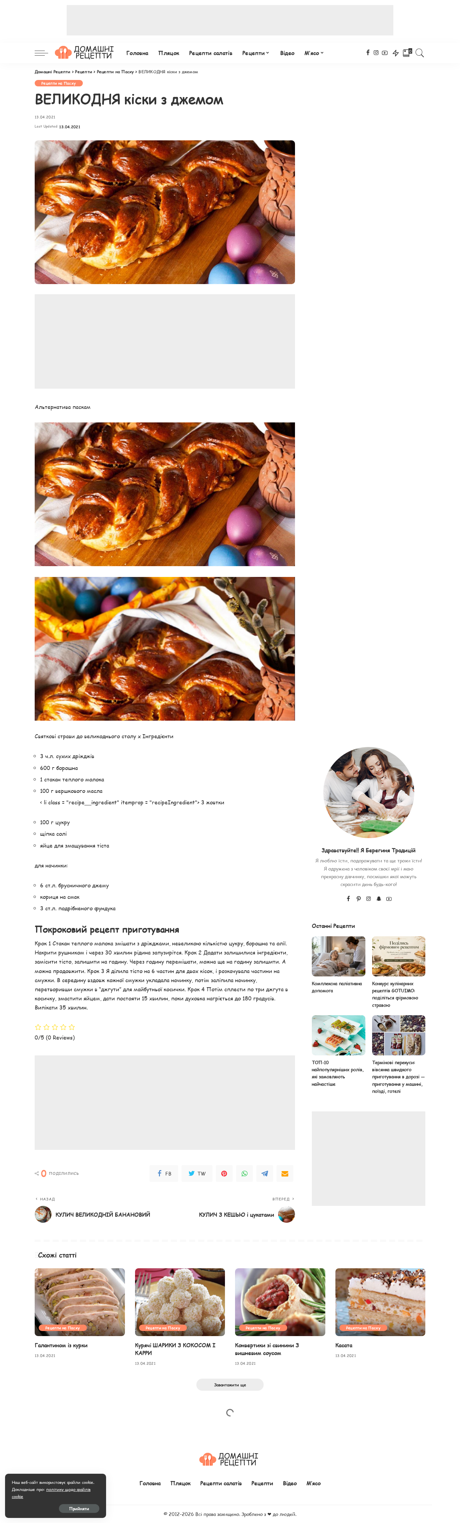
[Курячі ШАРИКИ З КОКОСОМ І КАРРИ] (180, 1302)
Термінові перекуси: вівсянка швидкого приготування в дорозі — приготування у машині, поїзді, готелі (398, 1076)
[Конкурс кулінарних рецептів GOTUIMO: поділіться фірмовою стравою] (398, 956)
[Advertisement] (230, 20)
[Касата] (380, 1302)
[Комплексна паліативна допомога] (338, 956)
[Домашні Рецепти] (85, 53)
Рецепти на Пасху (58, 83)
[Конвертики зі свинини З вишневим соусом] (280, 1302)
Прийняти (79, 1508)
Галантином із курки (61, 1345)
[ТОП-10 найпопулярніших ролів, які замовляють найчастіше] (338, 1035)
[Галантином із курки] (80, 1302)
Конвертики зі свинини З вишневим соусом (267, 1349)
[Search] (420, 53)
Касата (343, 1345)
